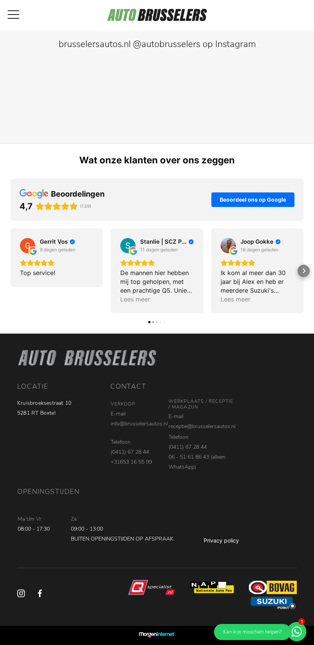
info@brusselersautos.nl (139, 423)
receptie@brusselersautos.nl (202, 426)
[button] (10, 271)
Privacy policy (221, 540)
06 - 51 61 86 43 (188, 457)
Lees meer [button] (135, 299)
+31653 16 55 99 (131, 462)
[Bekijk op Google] (27, 245)
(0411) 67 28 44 (130, 452)
